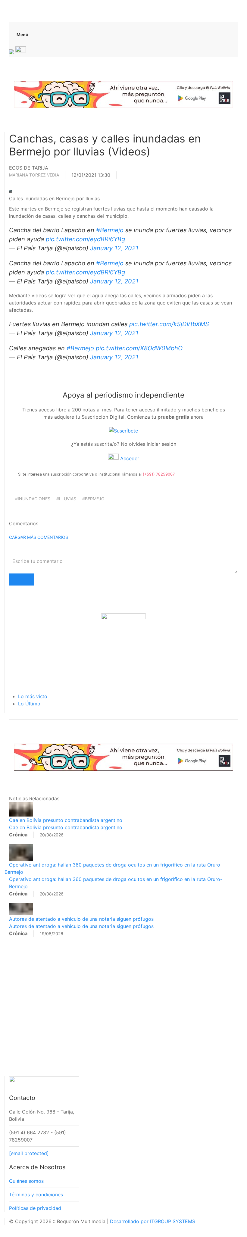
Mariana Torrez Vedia (34, 174)
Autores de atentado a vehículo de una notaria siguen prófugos (81, 919)
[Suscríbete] (123, 430)
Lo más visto (32, 696)
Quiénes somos (26, 1181)
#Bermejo (110, 230)
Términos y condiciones (36, 1195)
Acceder (129, 458)
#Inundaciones (32, 498)
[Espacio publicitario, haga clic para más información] (123, 94)
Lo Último (29, 704)
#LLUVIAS (66, 498)
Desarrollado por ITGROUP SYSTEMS (152, 1221)
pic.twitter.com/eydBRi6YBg (85, 239)
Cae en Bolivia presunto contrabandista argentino (65, 820)
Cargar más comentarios (38, 537)
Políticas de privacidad (35, 1208)
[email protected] (29, 1153)
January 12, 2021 (114, 248)
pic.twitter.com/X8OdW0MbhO (139, 348)
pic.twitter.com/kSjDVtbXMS (169, 324)
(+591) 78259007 (159, 474)
